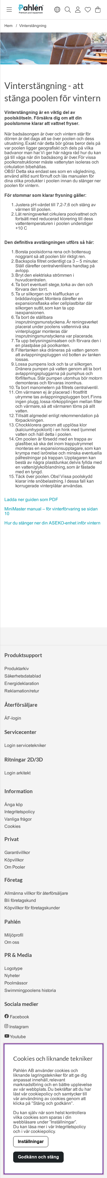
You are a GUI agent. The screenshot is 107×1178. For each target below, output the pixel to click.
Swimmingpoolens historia (30, 991)
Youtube (18, 1037)
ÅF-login (12, 718)
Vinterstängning (32, 26)
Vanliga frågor (18, 819)
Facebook (19, 1017)
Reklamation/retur (21, 691)
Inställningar (31, 1141)
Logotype (13, 969)
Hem (8, 26)
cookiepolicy (43, 1132)
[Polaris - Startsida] (30, 9)
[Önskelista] (88, 9)
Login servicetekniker (25, 746)
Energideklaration (21, 684)
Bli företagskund (20, 901)
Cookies (12, 827)
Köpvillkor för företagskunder (32, 908)
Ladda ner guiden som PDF (31, 500)
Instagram (19, 1027)
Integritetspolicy (19, 812)
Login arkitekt (17, 773)
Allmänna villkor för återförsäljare (36, 893)
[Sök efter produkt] (68, 9)
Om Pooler (14, 867)
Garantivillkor (17, 853)
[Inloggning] (78, 9)
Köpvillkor (14, 860)
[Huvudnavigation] (9, 9)
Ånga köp (13, 805)
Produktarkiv (16, 669)
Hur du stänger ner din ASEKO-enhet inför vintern (52, 523)
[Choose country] (57, 9)
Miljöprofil (13, 935)
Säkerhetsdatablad (22, 676)
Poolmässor (15, 983)
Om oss (11, 942)
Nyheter (12, 976)
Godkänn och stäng (38, 1157)
